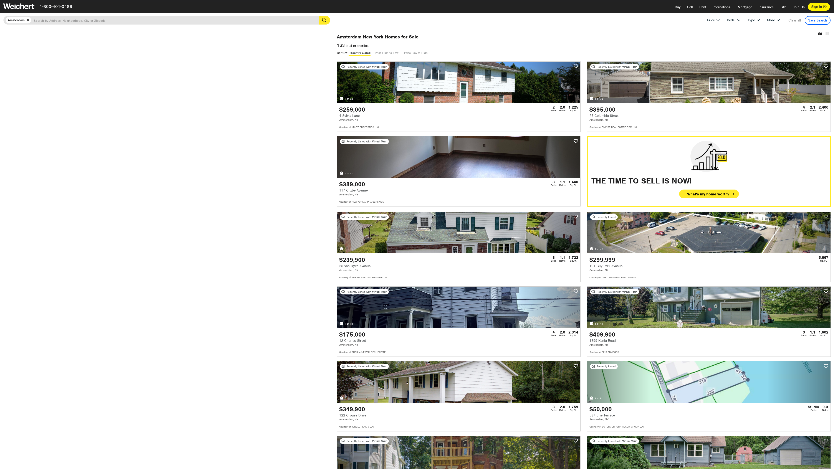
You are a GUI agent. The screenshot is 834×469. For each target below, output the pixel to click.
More (771, 20)
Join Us (799, 7)
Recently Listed (360, 53)
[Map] (820, 34)
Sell (690, 7)
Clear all (794, 20)
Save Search (817, 20)
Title (783, 7)
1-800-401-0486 (56, 6)
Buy (678, 7)
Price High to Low (386, 53)
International (722, 7)
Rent (702, 7)
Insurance (766, 7)
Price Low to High (416, 53)
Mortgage (745, 7)
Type (751, 20)
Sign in (817, 7)
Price (711, 20)
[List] (827, 34)
